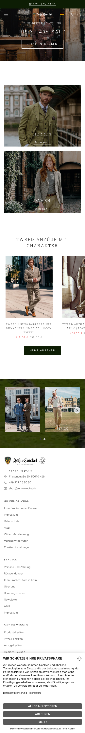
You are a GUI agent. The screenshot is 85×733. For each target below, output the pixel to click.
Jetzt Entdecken (42, 44)
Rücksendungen (14, 573)
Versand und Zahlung (17, 567)
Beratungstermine (15, 593)
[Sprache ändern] (63, 14)
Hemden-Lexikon (14, 652)
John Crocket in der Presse (20, 508)
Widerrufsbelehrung (16, 534)
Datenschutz (11, 521)
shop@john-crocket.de (22, 488)
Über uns (9, 586)
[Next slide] (77, 410)
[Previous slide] (8, 410)
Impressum (11, 515)
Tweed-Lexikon (13, 639)
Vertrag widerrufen (16, 541)
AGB (7, 528)
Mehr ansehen (42, 350)
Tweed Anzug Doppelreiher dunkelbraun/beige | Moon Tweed (29, 328)
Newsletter (11, 599)
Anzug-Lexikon (13, 645)
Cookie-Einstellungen (17, 547)
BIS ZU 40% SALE (42, 4)
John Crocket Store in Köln (20, 580)
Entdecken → (42, 142)
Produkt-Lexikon (14, 632)
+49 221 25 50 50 (20, 482)
